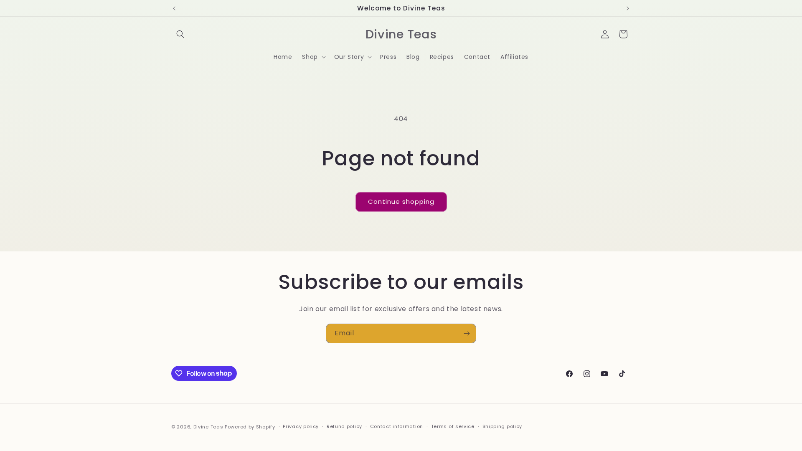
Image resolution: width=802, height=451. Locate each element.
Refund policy (344, 426)
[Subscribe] (466, 333)
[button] (180, 34)
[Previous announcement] (174, 8)
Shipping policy (502, 426)
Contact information (396, 426)
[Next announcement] (628, 8)
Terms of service (453, 426)
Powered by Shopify (250, 426)
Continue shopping (401, 201)
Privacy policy (301, 426)
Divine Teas (208, 426)
